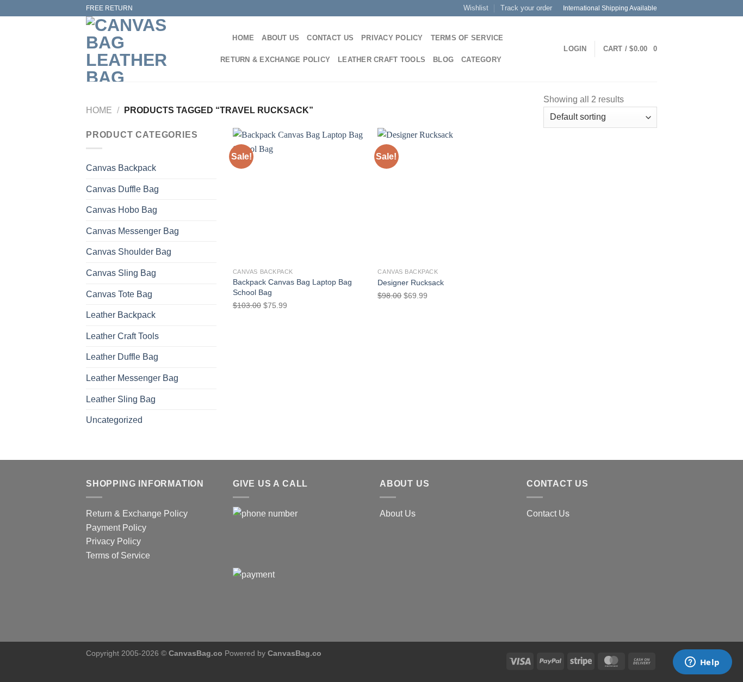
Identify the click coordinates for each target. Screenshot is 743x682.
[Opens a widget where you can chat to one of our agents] (702, 663)
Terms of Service (467, 38)
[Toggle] (212, 335)
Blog (443, 60)
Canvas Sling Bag (121, 273)
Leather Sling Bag (121, 399)
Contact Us (330, 38)
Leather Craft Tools (381, 60)
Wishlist (475, 8)
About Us (280, 38)
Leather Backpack (121, 315)
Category (481, 60)
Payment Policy (116, 527)
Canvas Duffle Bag (122, 189)
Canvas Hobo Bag (121, 209)
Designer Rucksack (410, 282)
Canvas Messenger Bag (132, 231)
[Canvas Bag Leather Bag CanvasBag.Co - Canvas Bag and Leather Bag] (143, 49)
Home (243, 38)
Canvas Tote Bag (119, 294)
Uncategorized (114, 420)
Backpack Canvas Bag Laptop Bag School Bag (292, 287)
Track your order (526, 8)
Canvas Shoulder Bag (128, 251)
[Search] (220, 38)
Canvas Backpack (121, 168)
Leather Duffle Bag (122, 356)
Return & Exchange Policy (275, 60)
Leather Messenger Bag (132, 378)
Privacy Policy (392, 38)
